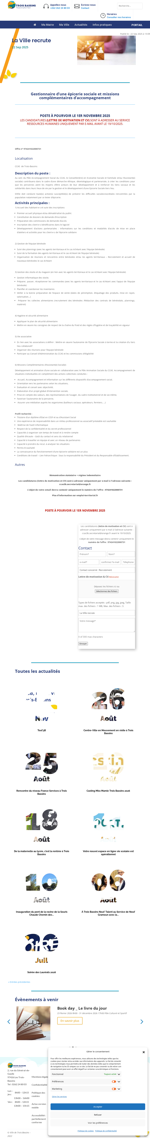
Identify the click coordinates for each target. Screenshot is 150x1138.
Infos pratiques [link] (102, 25)
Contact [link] (85, 8)
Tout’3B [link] (42, 730)
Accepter (97, 1106)
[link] (21, 8)
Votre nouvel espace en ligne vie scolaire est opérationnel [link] (108, 853)
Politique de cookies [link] (86, 1131)
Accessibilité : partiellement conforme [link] (39, 1119)
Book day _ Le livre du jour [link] (82, 1008)
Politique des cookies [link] (38, 1094)
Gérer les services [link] (59, 1096)
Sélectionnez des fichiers (106, 591)
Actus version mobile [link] (39, 1105)
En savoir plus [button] (69, 1021)
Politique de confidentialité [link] (106, 1131)
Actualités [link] (81, 25)
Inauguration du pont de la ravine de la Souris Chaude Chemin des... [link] (41, 913)
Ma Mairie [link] (47, 25)
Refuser (98, 1114)
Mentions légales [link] (40, 1076)
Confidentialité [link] (39, 1084)
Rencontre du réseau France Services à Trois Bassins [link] (41, 792)
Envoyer (83, 643)
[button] (143, 1052)
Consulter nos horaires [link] (119, 17)
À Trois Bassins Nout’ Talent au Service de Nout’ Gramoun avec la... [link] (108, 913)
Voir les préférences (98, 1122)
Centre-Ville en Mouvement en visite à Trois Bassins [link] (108, 732)
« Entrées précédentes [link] (19, 982)
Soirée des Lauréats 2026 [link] (41, 972)
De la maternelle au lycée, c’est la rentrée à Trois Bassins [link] (41, 853)
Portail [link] (137, 25)
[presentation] (8, 1021)
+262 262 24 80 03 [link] (60, 8)
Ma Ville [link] (64, 25)
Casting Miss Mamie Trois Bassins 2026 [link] (108, 790)
